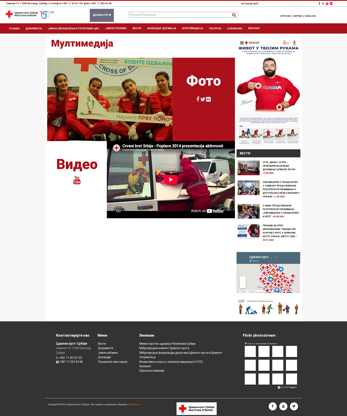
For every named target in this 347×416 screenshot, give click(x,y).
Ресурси (215, 28)
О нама (14, 28)
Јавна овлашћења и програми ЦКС (73, 28)
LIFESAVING (234, 28)
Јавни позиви (116, 28)
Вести (137, 28)
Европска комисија (151, 370)
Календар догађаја (161, 28)
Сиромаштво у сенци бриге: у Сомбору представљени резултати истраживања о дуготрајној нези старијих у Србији (281, 189)
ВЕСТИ (245, 153)
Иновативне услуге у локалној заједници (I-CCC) (171, 361)
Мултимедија (192, 28)
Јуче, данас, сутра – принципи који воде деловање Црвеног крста (279, 166)
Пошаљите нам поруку (113, 361)
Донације (104, 357)
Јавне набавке (108, 352)
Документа (34, 28)
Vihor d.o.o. (134, 404)
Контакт (254, 28)
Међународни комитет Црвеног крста (164, 348)
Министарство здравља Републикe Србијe (167, 343)
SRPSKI (298, 16)
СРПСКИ (286, 16)
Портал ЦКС (251, 3)
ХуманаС (145, 366)
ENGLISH (310, 16)
